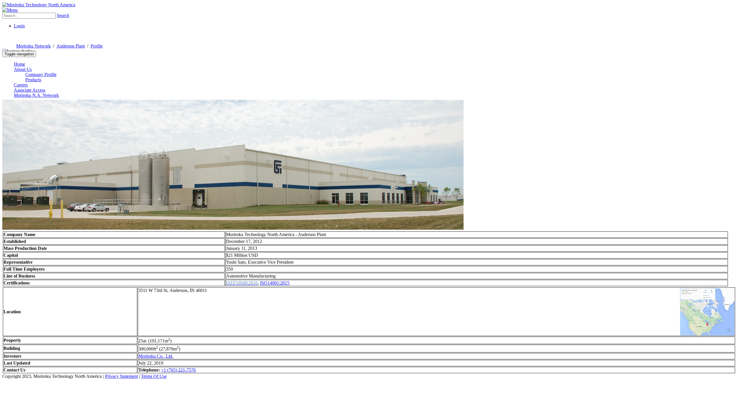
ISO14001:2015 (274, 282)
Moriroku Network (33, 46)
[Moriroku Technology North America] (38, 4)
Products (33, 79)
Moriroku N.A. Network (36, 95)
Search (63, 15)
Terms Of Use (154, 376)
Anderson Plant (71, 46)
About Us (23, 69)
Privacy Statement (121, 376)
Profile (97, 46)
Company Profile (41, 74)
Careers (21, 84)
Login (19, 25)
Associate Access (29, 90)
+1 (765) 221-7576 (178, 369)
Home (19, 64)
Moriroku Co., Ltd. (155, 356)
